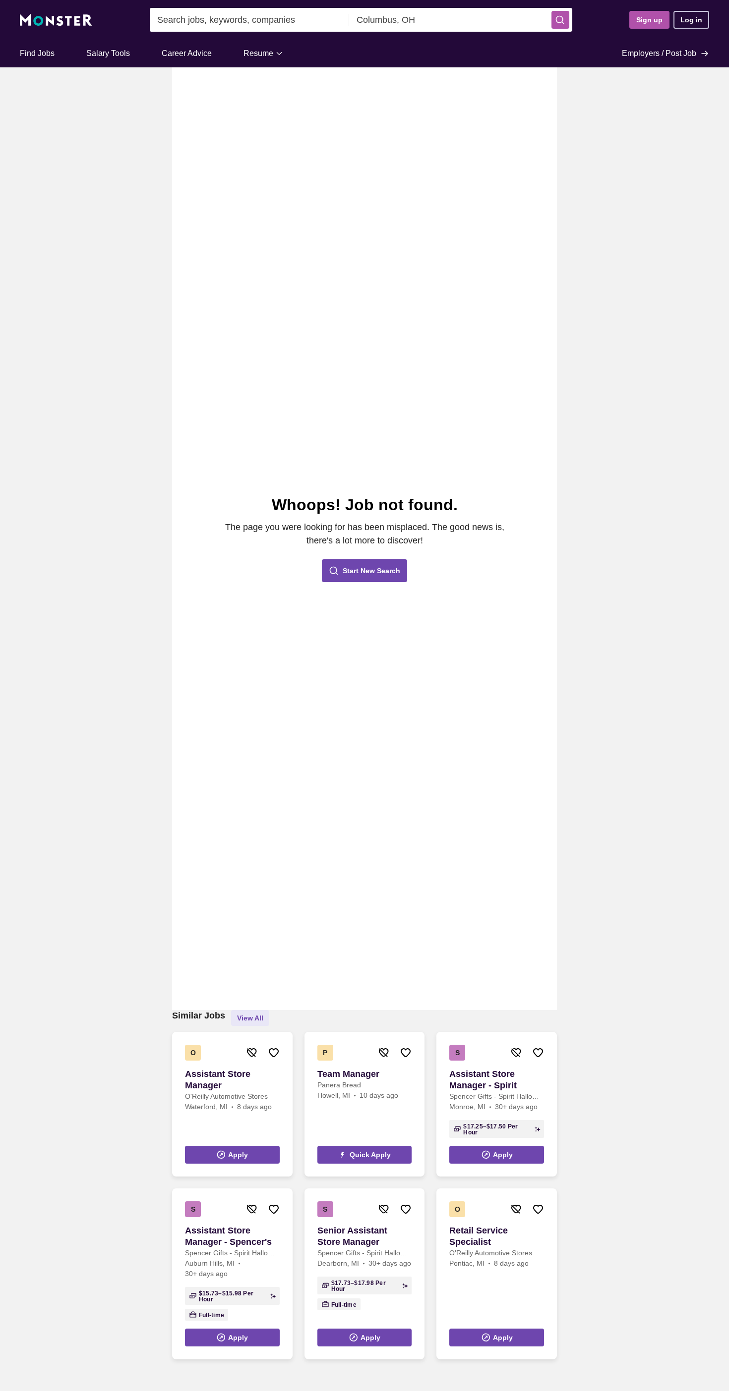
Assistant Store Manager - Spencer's (228, 1236)
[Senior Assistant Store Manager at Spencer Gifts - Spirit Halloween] (364, 1273)
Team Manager (348, 1074)
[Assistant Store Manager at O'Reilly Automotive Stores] (232, 1104)
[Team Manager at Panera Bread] (364, 1104)
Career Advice (187, 53)
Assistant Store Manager (217, 1079)
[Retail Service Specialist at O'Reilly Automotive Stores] (496, 1273)
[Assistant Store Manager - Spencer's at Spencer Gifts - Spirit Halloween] (232, 1273)
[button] (560, 20)
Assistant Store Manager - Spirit (483, 1079)
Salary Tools (108, 53)
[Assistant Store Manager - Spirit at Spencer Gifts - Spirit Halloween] (496, 1104)
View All (250, 1018)
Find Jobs (37, 53)
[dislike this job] (252, 1053)
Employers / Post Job (659, 53)
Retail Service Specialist (478, 1236)
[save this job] (274, 1053)
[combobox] (249, 20)
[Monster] (56, 20)
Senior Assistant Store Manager (352, 1236)
